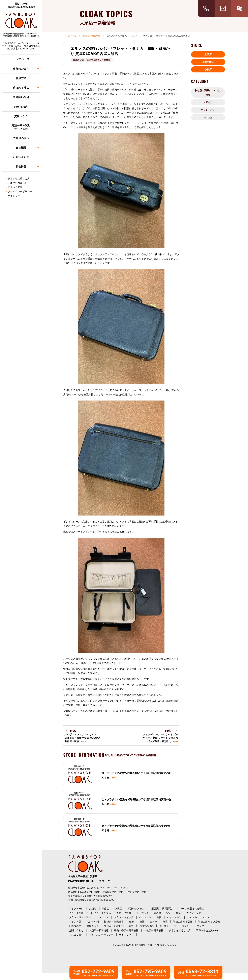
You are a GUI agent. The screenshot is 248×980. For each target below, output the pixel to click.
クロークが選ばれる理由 (190, 908)
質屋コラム (21, 116)
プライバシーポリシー (20, 191)
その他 (208, 117)
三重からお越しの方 (19, 182)
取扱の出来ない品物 (209, 921)
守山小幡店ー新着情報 (126, 930)
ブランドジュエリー (80, 917)
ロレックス (102, 917)
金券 (131, 921)
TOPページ (71, 36)
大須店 (208, 54)
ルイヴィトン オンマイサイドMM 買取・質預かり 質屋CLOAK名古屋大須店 (82, 738)
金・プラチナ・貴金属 (148, 913)
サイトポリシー (182, 926)
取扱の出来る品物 (182, 921)
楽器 (142, 921)
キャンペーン (208, 109)
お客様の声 (21, 106)
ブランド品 (75, 921)
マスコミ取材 (15, 187)
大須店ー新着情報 (91, 36)
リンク (200, 926)
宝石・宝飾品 (173, 913)
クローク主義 (123, 913)
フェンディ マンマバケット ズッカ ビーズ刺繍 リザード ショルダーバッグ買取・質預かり (160, 738)
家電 (165, 921)
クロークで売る (102, 913)
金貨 (159, 917)
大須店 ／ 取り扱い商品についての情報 (91, 60)
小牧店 (208, 69)
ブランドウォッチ (123, 917)
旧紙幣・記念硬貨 (114, 921)
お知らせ (208, 102)
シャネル (192, 917)
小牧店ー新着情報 (153, 930)
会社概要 (164, 926)
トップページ (21, 59)
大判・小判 (93, 921)
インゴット (145, 917)
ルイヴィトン (174, 917)
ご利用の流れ (21, 138)
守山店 (105, 908)
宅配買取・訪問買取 (161, 908)
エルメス (207, 917)
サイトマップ (15, 195)
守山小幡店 (208, 62)
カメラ (153, 921)
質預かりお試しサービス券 (21, 127)
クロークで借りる (78, 913)
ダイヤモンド (193, 913)
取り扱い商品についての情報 (208, 92)
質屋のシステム (135, 908)
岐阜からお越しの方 (19, 178)
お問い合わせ (21, 157)
